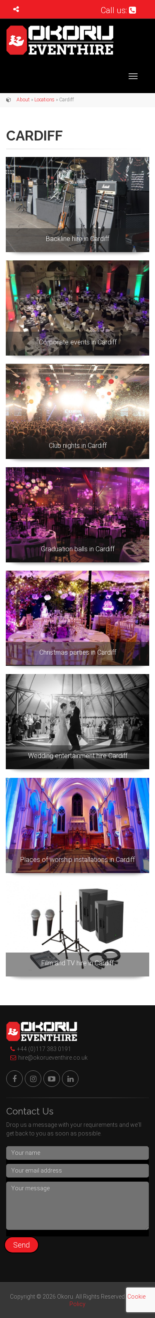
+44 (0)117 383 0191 (44, 1049)
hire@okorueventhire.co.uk (53, 1057)
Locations (44, 100)
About (23, 100)
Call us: (115, 10)
